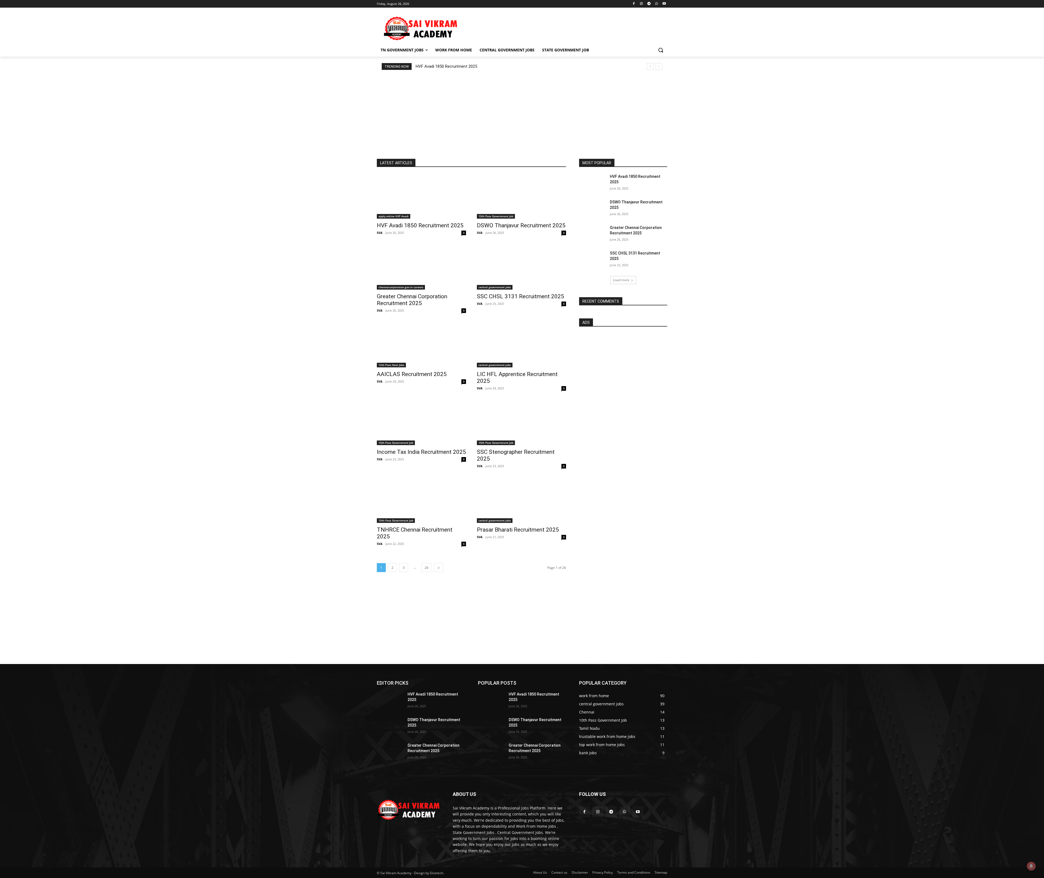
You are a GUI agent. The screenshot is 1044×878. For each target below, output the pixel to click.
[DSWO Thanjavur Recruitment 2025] (521, 196)
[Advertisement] (563, 27)
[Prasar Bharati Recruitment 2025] (521, 500)
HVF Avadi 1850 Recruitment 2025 (446, 66)
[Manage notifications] (1031, 866)
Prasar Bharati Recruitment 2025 (518, 529)
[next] (658, 66)
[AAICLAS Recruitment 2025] (421, 345)
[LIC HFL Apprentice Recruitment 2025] (521, 345)
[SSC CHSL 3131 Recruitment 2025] (521, 267)
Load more (621, 280)
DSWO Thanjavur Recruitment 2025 (521, 225)
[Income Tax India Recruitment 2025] (421, 423)
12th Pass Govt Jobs (391, 365)
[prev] (650, 66)
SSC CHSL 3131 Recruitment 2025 (520, 296)
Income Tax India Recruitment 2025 (421, 452)
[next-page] (438, 567)
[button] (660, 50)
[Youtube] (664, 4)
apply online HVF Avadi (393, 216)
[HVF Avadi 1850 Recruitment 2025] (421, 196)
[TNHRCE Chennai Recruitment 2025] (421, 500)
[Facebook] (634, 4)
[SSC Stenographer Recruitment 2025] (521, 423)
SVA (380, 233)
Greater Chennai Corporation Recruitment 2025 (412, 299)
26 (426, 567)
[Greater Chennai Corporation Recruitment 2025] (421, 267)
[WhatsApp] (656, 4)
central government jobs (494, 287)
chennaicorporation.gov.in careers (400, 287)
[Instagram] (641, 4)
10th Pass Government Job (495, 216)
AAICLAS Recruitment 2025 (412, 374)
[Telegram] (649, 4)
